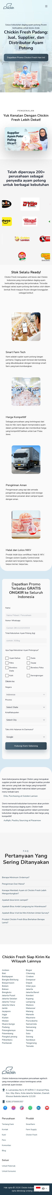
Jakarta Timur (8, 1001)
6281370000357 (14, 1101)
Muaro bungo (8, 1024)
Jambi (4, 1008)
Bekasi (5, 989)
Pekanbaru (7, 1039)
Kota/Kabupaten (12, 712)
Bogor (29, 970)
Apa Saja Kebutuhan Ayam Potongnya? (22, 650)
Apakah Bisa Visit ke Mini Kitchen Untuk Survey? (25, 912)
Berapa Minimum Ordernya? (15, 877)
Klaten (5, 1017)
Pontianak (7, 1043)
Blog (4, 1150)
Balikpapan (7, 976)
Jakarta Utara (8, 1005)
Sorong (29, 1036)
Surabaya (30, 1039)
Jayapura (6, 1011)
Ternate (30, 1046)
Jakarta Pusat (8, 995)
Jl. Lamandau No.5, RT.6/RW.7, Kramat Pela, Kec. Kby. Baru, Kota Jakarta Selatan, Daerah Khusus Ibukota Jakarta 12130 (27, 1093)
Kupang (29, 998)
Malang (29, 1011)
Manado (30, 1014)
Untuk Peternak (8, 1166)
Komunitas (6, 1145)
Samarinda (31, 1024)
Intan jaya (30, 986)
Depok (29, 982)
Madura (29, 1005)
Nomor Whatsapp (12, 620)
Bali (4, 973)
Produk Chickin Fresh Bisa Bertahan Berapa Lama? (23, 921)
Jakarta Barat (32, 992)
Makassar (30, 1008)
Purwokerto (31, 1020)
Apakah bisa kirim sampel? (15, 900)
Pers (4, 1140)
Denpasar (30, 979)
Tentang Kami (8, 1124)
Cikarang (30, 973)
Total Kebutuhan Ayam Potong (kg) (20, 633)
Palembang (7, 1033)
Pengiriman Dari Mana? (13, 883)
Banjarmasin (8, 982)
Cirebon (30, 976)
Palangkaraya (8, 1030)
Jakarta (29, 989)
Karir (4, 1135)
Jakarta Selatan (9, 998)
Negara (8, 687)
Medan (5, 1020)
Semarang (31, 1027)
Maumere (30, 1017)
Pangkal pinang (9, 1036)
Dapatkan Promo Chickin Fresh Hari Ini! (26, 57)
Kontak (5, 1129)
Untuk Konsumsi (9, 1171)
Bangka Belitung (10, 979)
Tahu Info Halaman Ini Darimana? (19, 729)
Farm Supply (31, 1129)
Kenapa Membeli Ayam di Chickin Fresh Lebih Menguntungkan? (24, 892)
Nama (7, 608)
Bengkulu (6, 992)
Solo (28, 1033)
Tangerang (31, 1043)
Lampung (30, 1001)
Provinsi (8, 700)
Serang (29, 1030)
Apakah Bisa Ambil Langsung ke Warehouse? (24, 906)
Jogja (4, 1014)
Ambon (5, 970)
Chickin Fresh (31, 1135)
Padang (6, 1027)
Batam (5, 986)
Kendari (30, 995)
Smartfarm (30, 1124)
